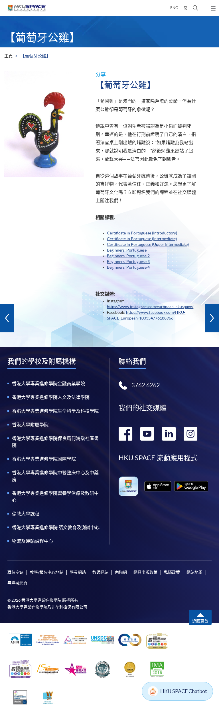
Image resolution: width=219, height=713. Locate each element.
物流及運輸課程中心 (32, 541)
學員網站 (78, 572)
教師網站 (100, 572)
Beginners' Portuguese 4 (128, 267)
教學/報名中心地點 (46, 572)
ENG (174, 8)
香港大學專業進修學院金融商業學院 (48, 383)
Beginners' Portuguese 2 (128, 256)
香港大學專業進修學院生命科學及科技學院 (55, 410)
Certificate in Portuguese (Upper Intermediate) (148, 244)
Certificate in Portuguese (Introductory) (142, 233)
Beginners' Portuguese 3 (128, 261)
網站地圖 (194, 572)
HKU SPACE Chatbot (183, 691)
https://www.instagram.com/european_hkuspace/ (150, 306)
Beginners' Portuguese (127, 250)
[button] (195, 8)
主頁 (8, 55)
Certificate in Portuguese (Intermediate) (142, 238)
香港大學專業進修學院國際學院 (44, 458)
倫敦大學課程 (25, 513)
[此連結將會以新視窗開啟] (157, 486)
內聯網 (121, 572)
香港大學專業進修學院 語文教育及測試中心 (56, 527)
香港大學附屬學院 (30, 424)
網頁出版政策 (145, 572)
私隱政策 (172, 572)
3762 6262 (145, 385)
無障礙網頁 (17, 583)
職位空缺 (15, 572)
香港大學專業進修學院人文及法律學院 (51, 397)
